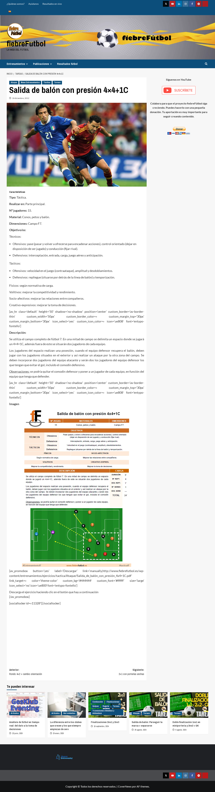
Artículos (15, 713)
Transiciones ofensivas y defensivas (103, 712)
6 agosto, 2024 (180, 730)
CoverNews (125, 786)
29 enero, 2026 (58, 733)
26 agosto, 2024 (140, 730)
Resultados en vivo (52, 3)
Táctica (47, 82)
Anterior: (25, 672)
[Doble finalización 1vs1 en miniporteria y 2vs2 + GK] (189, 705)
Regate (106, 706)
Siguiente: (131, 672)
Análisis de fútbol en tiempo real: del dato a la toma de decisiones (24, 725)
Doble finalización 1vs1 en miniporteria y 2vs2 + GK (186, 723)
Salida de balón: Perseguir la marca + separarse (147, 723)
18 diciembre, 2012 (20, 98)
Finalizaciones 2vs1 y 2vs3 (105, 722)
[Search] (206, 64)
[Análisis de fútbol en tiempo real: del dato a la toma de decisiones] (26, 705)
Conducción (97, 701)
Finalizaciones (113, 701)
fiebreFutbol (26, 43)
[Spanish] (10, 11)
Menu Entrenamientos (30, 82)
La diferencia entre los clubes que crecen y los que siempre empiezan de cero (66, 725)
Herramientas (69, 713)
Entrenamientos (16, 64)
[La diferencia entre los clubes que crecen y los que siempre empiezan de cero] (67, 705)
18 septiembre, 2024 (101, 726)
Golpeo (95, 706)
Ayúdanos (33, 3)
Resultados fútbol (67, 64)
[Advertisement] (76, 637)
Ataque (14, 82)
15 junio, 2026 (17, 733)
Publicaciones (41, 64)
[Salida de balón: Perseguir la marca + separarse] (148, 705)
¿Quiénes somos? (16, 3)
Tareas (57, 82)
